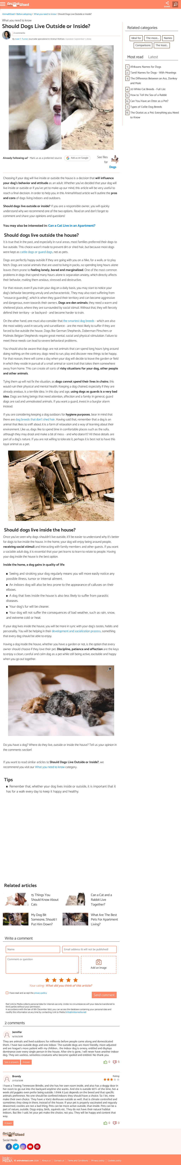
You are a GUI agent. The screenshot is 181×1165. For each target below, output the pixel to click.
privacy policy (40, 993)
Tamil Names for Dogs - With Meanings (153, 72)
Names (168, 38)
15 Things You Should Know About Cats (45, 900)
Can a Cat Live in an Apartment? (71, 225)
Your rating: (36, 986)
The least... (162, 45)
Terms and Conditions (78, 1160)
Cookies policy (114, 1160)
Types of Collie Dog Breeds (146, 107)
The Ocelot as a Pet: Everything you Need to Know (154, 115)
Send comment (104, 995)
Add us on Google (79, 158)
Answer (26, 1062)
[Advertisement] (61, 838)
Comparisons (143, 45)
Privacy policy (97, 1160)
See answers (11, 1062)
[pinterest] (37, 1146)
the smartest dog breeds (78, 321)
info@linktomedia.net (76, 1012)
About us (46, 1160)
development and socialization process (76, 631)
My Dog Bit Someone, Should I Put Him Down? (44, 920)
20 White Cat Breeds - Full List (147, 89)
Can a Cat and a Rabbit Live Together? (101, 900)
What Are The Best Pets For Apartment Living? (104, 920)
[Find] (176, 4)
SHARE (167, 6)
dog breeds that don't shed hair (35, 419)
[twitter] (16, 1146)
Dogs (112, 167)
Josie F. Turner (21, 39)
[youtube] (30, 1146)
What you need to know (45, 14)
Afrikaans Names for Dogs (145, 67)
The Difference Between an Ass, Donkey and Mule (153, 81)
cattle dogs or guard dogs (36, 252)
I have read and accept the (28, 993)
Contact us (59, 1160)
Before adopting (24, 14)
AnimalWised (8, 14)
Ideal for (136, 38)
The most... (152, 38)
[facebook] (9, 1146)
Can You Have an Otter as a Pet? (149, 101)
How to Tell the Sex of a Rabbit (148, 95)
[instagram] (23, 1146)
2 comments (19, 33)
